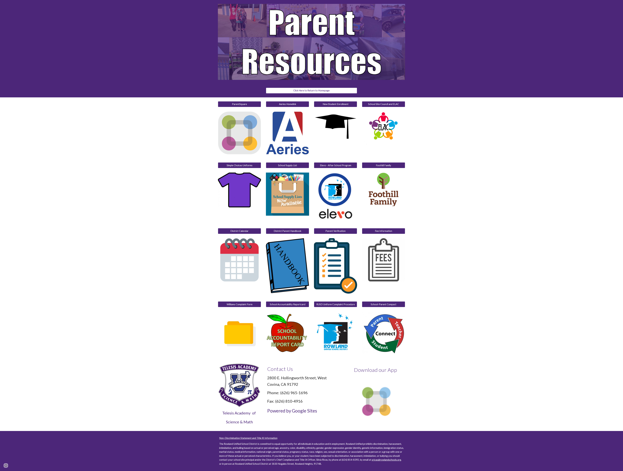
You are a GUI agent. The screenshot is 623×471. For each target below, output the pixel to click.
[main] (239, 417)
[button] (6, 465)
